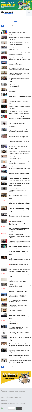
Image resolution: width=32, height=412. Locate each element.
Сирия (16, 21)
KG (23, 13)
